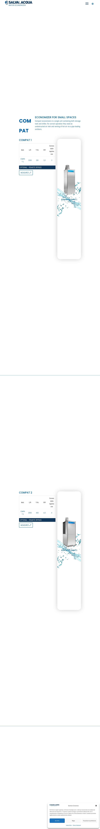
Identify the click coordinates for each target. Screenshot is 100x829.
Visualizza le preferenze (89, 821)
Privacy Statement (77, 825)
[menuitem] (87, 3)
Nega (73, 821)
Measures (25, 172)
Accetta (57, 821)
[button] (96, 806)
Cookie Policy (69, 825)
